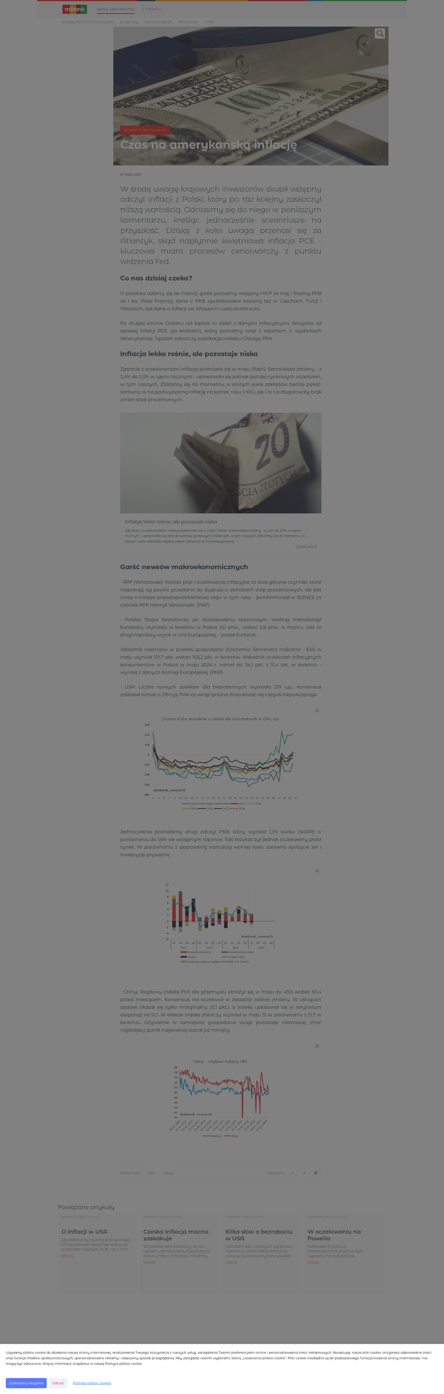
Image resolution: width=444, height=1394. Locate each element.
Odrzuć (58, 1383)
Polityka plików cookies (92, 1383)
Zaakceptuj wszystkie (26, 1383)
